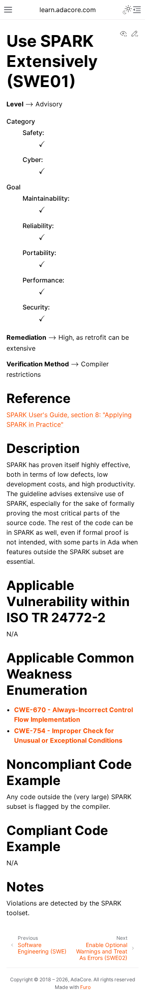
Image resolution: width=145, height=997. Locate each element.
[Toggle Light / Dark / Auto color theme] (127, 10)
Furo (85, 987)
